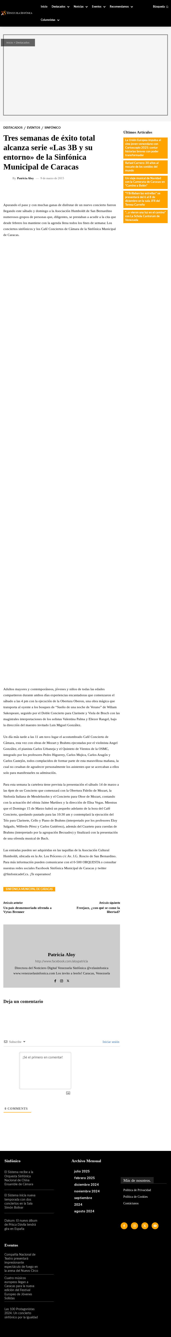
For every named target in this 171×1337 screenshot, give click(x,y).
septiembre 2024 (83, 1201)
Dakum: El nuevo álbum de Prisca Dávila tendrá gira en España (20, 1224)
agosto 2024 (84, 1211)
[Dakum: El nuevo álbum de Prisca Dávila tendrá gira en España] (46, 1225)
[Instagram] (61, 980)
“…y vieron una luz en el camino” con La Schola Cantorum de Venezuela (145, 216)
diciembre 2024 (86, 1185)
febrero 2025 (84, 1178)
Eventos (33, 127)
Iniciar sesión (110, 1042)
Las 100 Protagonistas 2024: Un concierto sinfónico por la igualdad (21, 1313)
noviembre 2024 (87, 1191)
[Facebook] (55, 980)
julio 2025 (82, 1171)
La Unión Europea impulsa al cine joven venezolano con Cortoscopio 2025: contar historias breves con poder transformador (143, 148)
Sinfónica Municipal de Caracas (29, 889)
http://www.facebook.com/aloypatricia (61, 961)
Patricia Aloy (25, 178)
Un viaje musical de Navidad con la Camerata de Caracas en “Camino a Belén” (145, 182)
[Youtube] (155, 1225)
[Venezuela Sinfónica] (17, 13)
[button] (160, 6)
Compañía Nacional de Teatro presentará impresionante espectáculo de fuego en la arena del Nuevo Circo (21, 1262)
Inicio (9, 42)
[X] (68, 980)
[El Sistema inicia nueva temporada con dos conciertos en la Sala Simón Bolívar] (46, 1201)
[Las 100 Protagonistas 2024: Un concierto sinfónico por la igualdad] (46, 1313)
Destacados (22, 42)
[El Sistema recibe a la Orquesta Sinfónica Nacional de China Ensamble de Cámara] (46, 1178)
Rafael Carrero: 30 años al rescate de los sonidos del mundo (142, 167)
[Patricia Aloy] (8, 178)
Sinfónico (53, 127)
